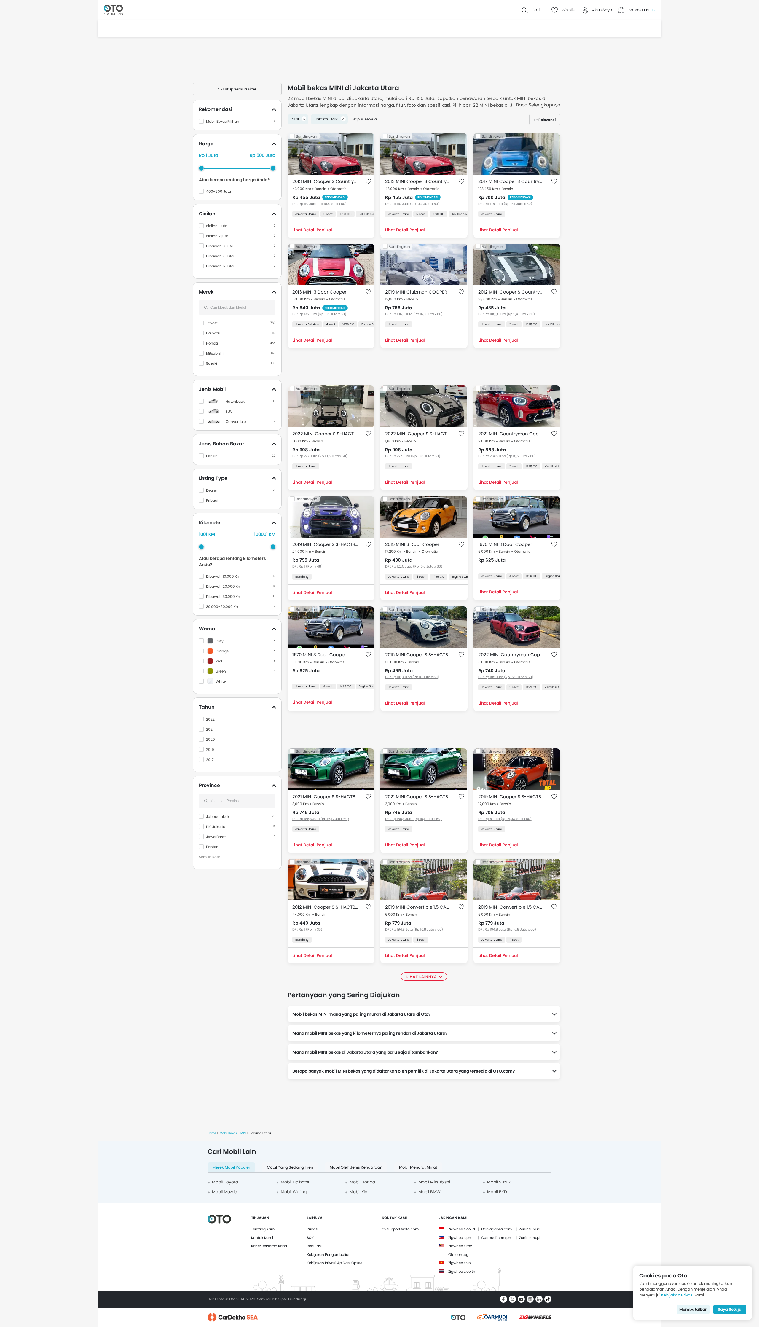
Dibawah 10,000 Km (223, 576)
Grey (220, 640)
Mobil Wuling (294, 1192)
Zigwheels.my (460, 1245)
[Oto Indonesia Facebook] (503, 1299)
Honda (212, 343)
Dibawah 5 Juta (220, 266)
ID (653, 10)
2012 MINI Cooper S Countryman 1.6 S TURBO (511, 292)
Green (221, 671)
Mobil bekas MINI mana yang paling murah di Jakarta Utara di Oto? (361, 1014)
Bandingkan (306, 136)
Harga (206, 143)
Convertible (236, 421)
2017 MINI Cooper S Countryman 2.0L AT (511, 181)
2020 (210, 739)
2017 (210, 759)
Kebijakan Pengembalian (329, 1254)
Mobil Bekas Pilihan (222, 121)
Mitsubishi (215, 353)
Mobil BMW (429, 1192)
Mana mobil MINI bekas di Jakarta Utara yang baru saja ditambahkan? (365, 1052)
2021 (210, 729)
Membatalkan (693, 1309)
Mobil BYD (497, 1192)
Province (209, 785)
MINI (243, 1133)
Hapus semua (365, 119)
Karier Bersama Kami (269, 1245)
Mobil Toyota (225, 1182)
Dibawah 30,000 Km (223, 596)
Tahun (207, 707)
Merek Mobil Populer (231, 1167)
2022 (210, 719)
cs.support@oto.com (400, 1229)
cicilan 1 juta (216, 225)
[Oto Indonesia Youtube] (521, 1299)
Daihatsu (214, 333)
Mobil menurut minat (418, 1167)
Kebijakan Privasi (677, 1295)
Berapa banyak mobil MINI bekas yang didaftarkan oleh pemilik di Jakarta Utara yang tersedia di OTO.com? (403, 1071)
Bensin (212, 455)
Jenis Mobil (212, 389)
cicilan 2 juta (217, 235)
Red (219, 661)
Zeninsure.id (529, 1229)
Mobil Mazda (224, 1192)
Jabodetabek (217, 816)
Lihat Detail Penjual (312, 230)
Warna (207, 628)
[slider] (201, 168)
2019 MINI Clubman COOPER (416, 292)
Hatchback (235, 401)
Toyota (212, 323)
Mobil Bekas (228, 1133)
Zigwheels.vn (459, 1262)
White (221, 681)
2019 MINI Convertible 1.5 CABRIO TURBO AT (418, 907)
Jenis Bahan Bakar (221, 443)
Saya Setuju (730, 1309)
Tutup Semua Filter (239, 89)
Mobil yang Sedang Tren (290, 1167)
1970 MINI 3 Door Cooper (505, 544)
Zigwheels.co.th (461, 1271)
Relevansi (547, 119)
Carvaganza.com (496, 1229)
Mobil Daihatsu (296, 1182)
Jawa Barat (216, 836)
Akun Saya (602, 10)
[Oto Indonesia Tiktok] (547, 1299)
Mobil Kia (358, 1192)
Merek (206, 292)
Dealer (211, 490)
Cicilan (207, 213)
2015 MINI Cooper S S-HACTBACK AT (418, 654)
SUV (229, 411)
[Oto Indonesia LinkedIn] (539, 1299)
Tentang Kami (263, 1229)
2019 (210, 749)
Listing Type (213, 478)
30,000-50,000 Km (222, 606)
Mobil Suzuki (499, 1182)
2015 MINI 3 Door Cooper (412, 544)
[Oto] (113, 10)
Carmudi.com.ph (496, 1237)
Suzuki (211, 363)
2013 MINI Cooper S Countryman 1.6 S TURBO (325, 181)
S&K (310, 1237)
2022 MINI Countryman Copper (511, 654)
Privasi (312, 1229)
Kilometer (210, 522)
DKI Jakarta (215, 826)
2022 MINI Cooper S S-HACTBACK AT (325, 434)
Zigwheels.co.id (461, 1229)
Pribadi (212, 500)
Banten (212, 846)
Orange (222, 651)
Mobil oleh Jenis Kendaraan (356, 1167)
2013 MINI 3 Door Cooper (319, 292)
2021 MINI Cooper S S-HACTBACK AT (325, 797)
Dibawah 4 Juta (220, 256)
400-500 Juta (218, 191)
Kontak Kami (262, 1237)
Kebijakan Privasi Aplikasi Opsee (334, 1262)
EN (647, 10)
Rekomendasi (215, 109)
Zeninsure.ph (530, 1237)
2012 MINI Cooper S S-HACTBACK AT (325, 907)
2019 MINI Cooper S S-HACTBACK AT (325, 544)
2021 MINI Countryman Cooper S (511, 434)
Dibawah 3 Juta (219, 245)
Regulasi (314, 1245)
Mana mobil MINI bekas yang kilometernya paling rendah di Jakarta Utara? (370, 1033)
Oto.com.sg (458, 1254)
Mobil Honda (362, 1182)
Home (212, 1133)
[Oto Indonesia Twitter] (512, 1299)
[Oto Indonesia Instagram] (530, 1299)
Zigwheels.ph (459, 1237)
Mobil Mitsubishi (434, 1182)
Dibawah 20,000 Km (223, 586)
